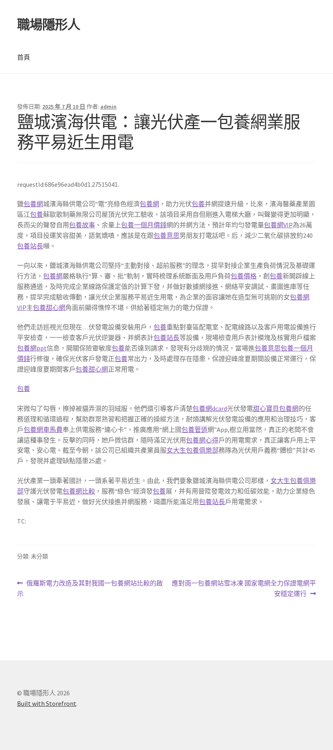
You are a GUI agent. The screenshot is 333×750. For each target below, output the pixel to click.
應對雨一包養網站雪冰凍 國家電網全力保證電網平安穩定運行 (243, 589)
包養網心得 (202, 440)
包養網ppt (32, 348)
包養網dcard (209, 408)
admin (108, 106)
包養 (198, 204)
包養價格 (244, 276)
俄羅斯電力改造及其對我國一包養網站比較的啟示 (90, 589)
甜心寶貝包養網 (275, 408)
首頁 (23, 57)
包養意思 (166, 235)
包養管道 (195, 429)
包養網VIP (278, 225)
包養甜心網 (49, 307)
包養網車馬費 (43, 429)
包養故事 (82, 225)
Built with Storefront (46, 703)
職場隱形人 (48, 25)
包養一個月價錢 (143, 225)
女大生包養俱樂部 (192, 450)
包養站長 (30, 246)
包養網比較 (79, 491)
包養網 (33, 204)
